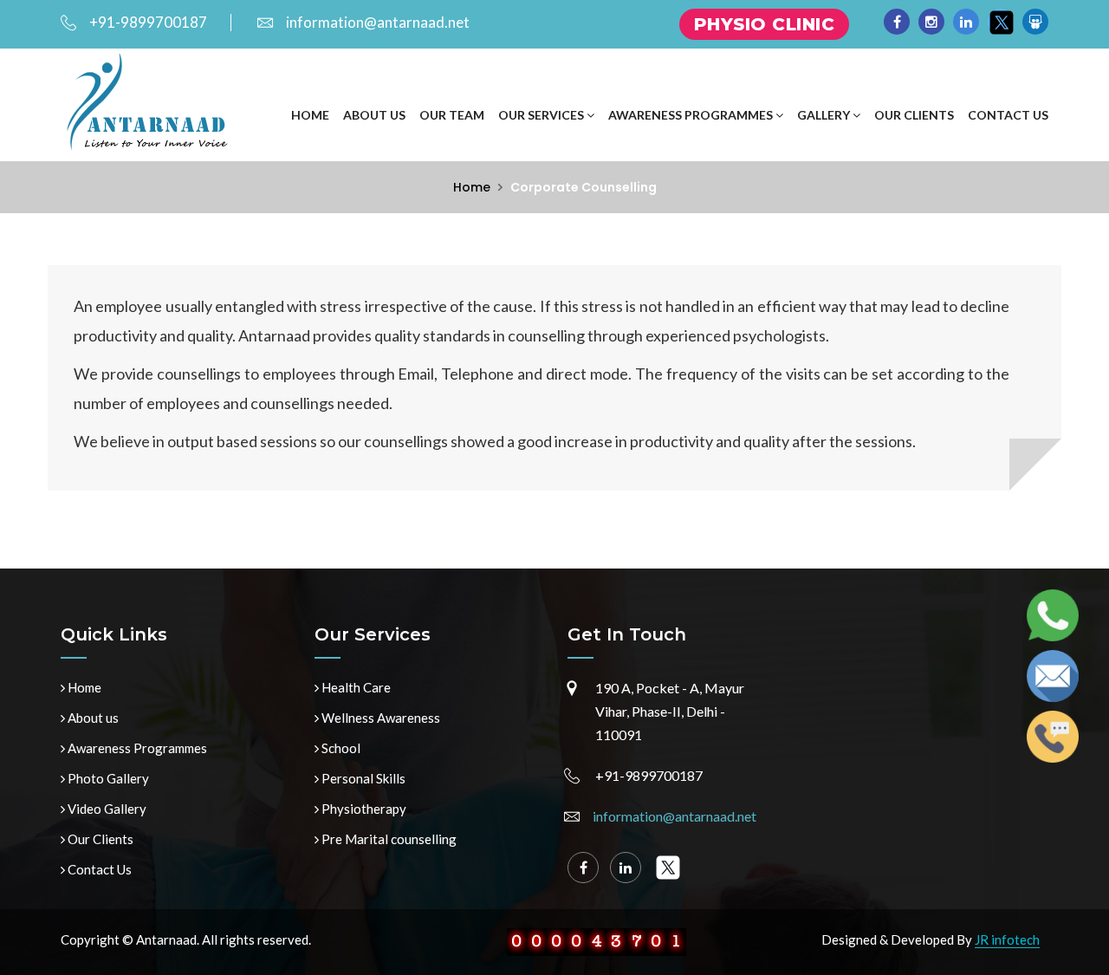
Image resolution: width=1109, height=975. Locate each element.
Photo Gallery (107, 778)
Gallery (825, 114)
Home (310, 114)
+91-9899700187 (148, 22)
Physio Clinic (764, 24)
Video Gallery (105, 808)
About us (92, 717)
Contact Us (1008, 114)
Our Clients (914, 114)
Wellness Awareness (379, 717)
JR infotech (1007, 939)
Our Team (451, 114)
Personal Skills (362, 778)
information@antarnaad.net (378, 22)
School (339, 748)
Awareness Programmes (691, 114)
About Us (374, 114)
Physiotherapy (362, 808)
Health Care (355, 687)
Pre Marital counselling (388, 839)
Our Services (542, 114)
